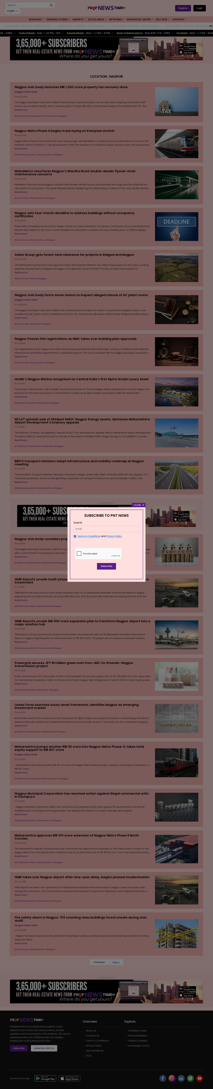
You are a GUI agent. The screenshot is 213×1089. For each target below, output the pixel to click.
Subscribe (106, 566)
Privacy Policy (114, 536)
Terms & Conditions (88, 536)
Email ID (78, 522)
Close (137, 505)
